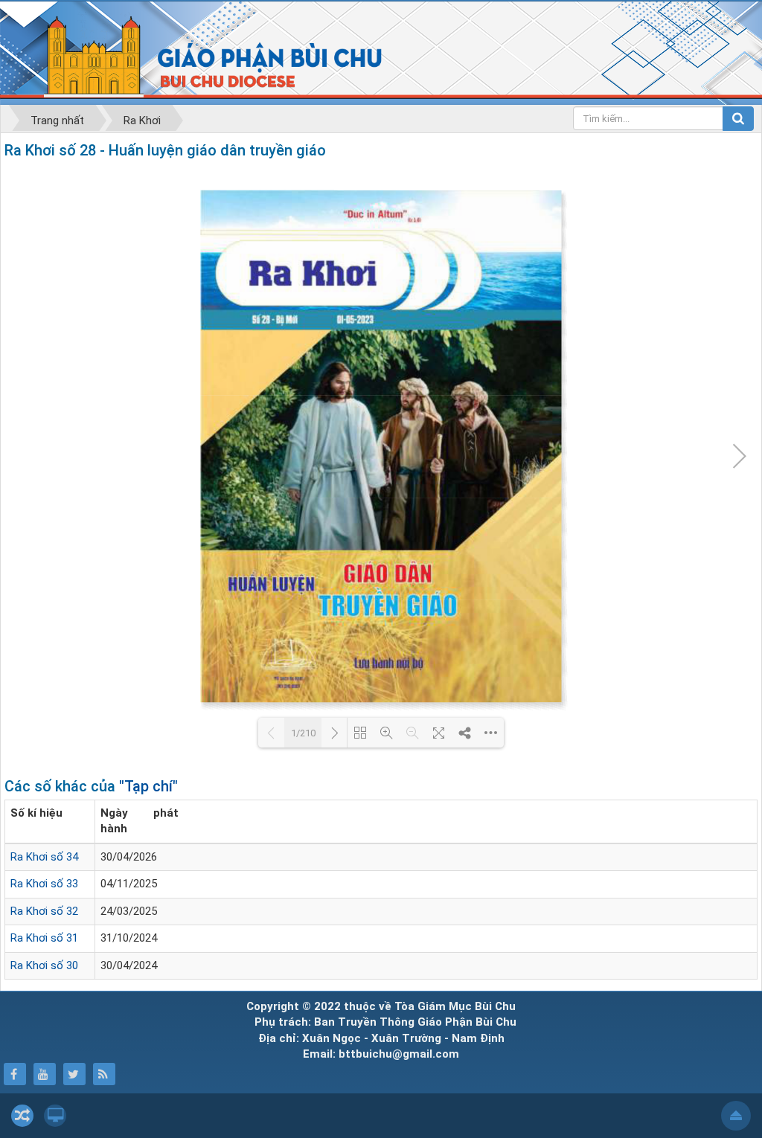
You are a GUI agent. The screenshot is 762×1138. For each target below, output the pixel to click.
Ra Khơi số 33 (44, 883)
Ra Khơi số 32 (44, 911)
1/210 (303, 733)
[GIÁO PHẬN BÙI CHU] (199, 55)
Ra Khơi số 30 (44, 965)
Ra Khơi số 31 (44, 938)
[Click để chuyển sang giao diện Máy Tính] (55, 1116)
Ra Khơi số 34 (44, 857)
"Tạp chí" (148, 786)
